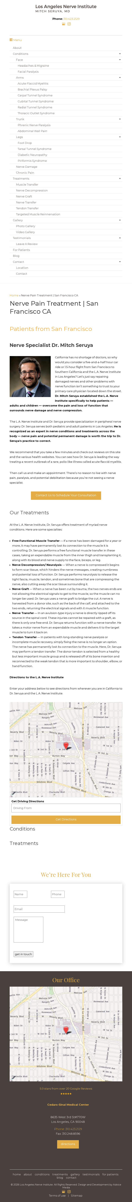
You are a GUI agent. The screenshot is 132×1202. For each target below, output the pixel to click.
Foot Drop (25, 143)
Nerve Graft (24, 196)
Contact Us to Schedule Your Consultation (66, 495)
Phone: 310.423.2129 (68, 1129)
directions (68, 1144)
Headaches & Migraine (33, 65)
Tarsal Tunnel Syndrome (35, 148)
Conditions (20, 53)
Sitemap (76, 1195)
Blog (16, 255)
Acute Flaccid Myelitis (33, 83)
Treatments (21, 178)
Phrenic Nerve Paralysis (34, 125)
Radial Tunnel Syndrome (35, 107)
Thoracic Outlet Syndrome (36, 113)
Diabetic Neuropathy (32, 154)
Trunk (20, 119)
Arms (20, 77)
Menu (17, 40)
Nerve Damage (26, 166)
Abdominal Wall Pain (32, 131)
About (17, 47)
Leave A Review (27, 244)
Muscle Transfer (27, 184)
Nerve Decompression (32, 190)
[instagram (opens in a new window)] (69, 23)
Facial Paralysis (28, 71)
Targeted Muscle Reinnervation (38, 214)
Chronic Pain (25, 172)
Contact (18, 261)
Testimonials (22, 238)
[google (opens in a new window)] (64, 23)
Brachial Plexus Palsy (32, 89)
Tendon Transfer (27, 208)
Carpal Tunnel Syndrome (35, 95)
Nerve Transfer (26, 202)
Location (22, 267)
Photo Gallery (25, 226)
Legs (19, 137)
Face (19, 59)
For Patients (21, 250)
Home (14, 295)
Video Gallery (25, 232)
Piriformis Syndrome (32, 160)
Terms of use (57, 1195)
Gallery (18, 220)
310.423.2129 (71, 18)
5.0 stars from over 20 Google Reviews (66, 1088)
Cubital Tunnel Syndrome (36, 101)
